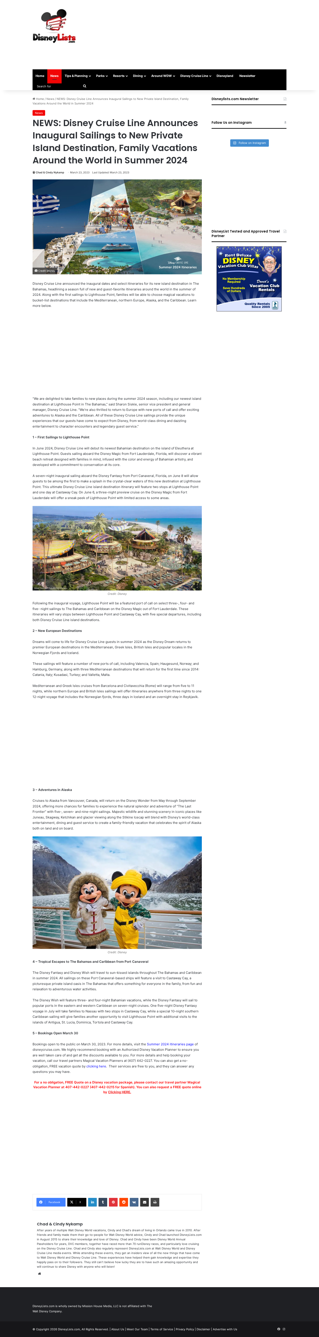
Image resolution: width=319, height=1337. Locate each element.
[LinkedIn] (92, 1202)
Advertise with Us (225, 1329)
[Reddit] (123, 1202)
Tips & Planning (76, 76)
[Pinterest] (113, 1202)
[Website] (39, 1273)
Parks (100, 76)
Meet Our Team (137, 1329)
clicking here (96, 1066)
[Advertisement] (202, 34)
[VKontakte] (134, 1202)
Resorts (119, 76)
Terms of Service (161, 1329)
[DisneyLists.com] (54, 26)
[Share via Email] (144, 1202)
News (54, 76)
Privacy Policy (185, 1329)
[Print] (155, 1202)
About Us (117, 1329)
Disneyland (225, 76)
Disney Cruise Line (194, 76)
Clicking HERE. (119, 1092)
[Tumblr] (103, 1202)
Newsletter (247, 76)
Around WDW (161, 76)
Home (40, 76)
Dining (138, 76)
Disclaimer (203, 1329)
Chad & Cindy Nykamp (50, 172)
